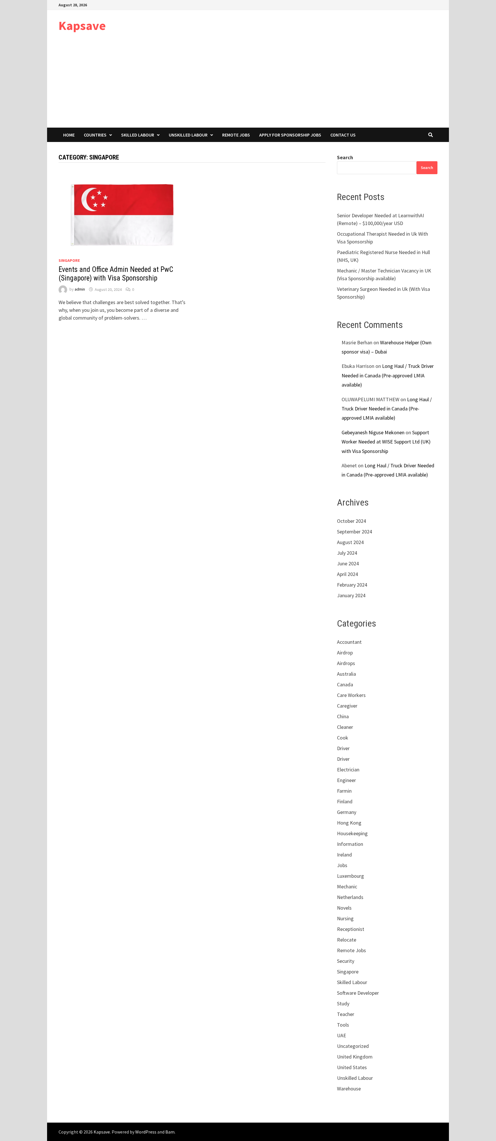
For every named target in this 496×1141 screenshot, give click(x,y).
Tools (343, 1024)
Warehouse (349, 1088)
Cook (342, 737)
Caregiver (347, 705)
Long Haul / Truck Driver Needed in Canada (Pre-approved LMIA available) (388, 375)
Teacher (345, 1014)
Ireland (344, 854)
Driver (343, 748)
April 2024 (347, 574)
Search (345, 157)
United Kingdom (355, 1056)
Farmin (344, 790)
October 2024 (351, 521)
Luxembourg (350, 876)
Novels (344, 907)
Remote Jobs (236, 135)
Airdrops (346, 663)
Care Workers (351, 695)
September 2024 (354, 531)
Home (69, 135)
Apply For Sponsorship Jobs (290, 135)
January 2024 (351, 595)
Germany (346, 812)
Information (350, 844)
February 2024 (352, 584)
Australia (346, 674)
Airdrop (345, 652)
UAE (341, 1035)
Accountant (349, 642)
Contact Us (343, 135)
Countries (95, 135)
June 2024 (348, 563)
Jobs (342, 865)
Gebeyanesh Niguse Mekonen (373, 432)
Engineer (346, 780)
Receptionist (350, 929)
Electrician (348, 769)
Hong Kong (349, 822)
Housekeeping (352, 833)
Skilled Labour (137, 135)
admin (80, 289)
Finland (344, 801)
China (343, 716)
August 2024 (350, 542)
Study (343, 1003)
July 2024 (347, 553)
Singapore (69, 260)
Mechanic (347, 886)
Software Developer (358, 993)
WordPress (145, 1132)
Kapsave (82, 25)
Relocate (346, 939)
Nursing (345, 918)
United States (352, 1067)
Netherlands (350, 897)
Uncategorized (353, 1046)
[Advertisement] (248, 84)
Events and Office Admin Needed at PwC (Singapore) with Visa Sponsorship (116, 273)
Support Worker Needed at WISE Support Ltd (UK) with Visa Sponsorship (386, 441)
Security (345, 961)
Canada (345, 684)
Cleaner (345, 727)
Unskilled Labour (188, 135)
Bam (170, 1132)
